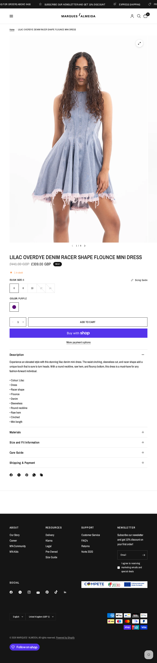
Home (12, 29)
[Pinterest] (27, 475)
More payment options (78, 342)
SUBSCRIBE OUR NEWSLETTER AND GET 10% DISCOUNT (66, 4)
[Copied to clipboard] (42, 475)
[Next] (85, 246)
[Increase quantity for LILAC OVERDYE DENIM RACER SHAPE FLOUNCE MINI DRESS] (23, 322)
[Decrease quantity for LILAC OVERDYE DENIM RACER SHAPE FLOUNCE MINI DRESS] (13, 322)
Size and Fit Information (25, 442)
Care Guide (16, 452)
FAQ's (84, 540)
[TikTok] (59, 592)
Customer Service (90, 535)
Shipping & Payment (22, 463)
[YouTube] (41, 592)
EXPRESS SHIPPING (121, 4)
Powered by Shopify (65, 637)
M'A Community (18, 546)
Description (17, 355)
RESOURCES (54, 527)
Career (13, 540)
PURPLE (14, 307)
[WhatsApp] (35, 475)
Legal (49, 546)
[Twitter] (23, 592)
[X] (19, 475)
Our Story (15, 535)
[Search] (139, 16)
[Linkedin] (68, 592)
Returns (85, 546)
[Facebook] (12, 475)
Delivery (50, 535)
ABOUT (14, 527)
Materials (15, 432)
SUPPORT (87, 527)
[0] (144, 16)
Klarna (49, 540)
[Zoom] (139, 43)
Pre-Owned (52, 552)
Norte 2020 (87, 552)
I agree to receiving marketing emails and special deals (131, 567)
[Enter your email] (143, 555)
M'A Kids (14, 552)
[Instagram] (32, 592)
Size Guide (51, 557)
